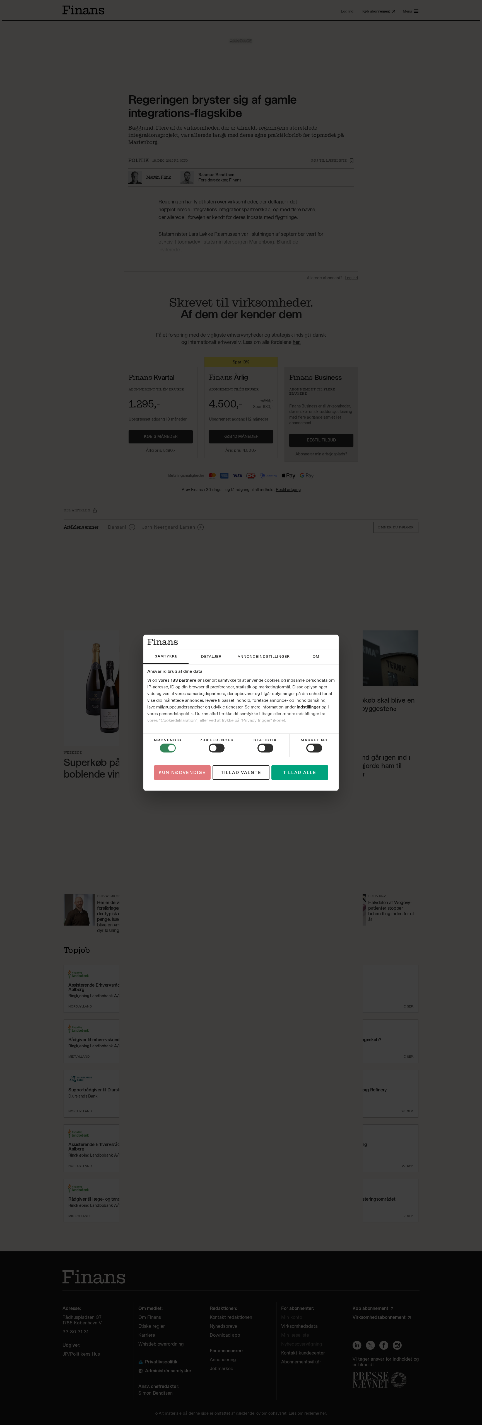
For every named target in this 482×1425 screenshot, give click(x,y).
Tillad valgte (241, 772)
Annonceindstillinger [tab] (264, 656)
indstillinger (308, 707)
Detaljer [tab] (211, 656)
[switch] (217, 748)
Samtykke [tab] (166, 656)
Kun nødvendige (182, 772)
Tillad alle (299, 772)
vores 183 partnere (177, 680)
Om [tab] (316, 656)
